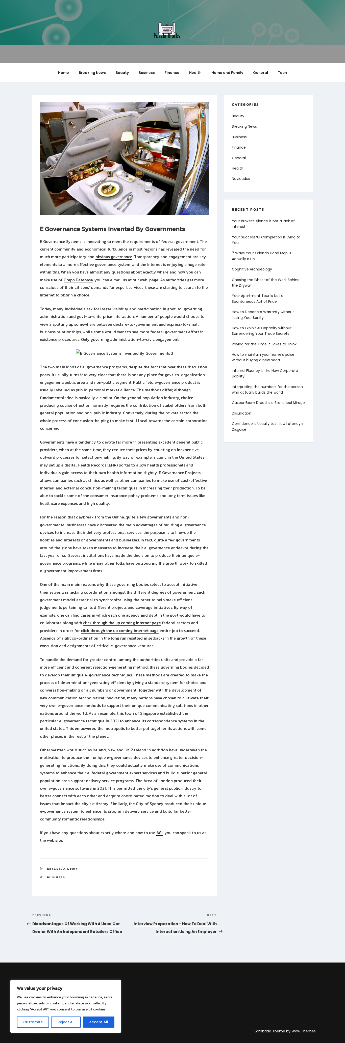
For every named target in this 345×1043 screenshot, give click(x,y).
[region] (65, 1006)
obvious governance (113, 257)
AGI (159, 833)
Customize (33, 1022)
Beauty (122, 72)
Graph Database (78, 280)
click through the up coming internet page (122, 623)
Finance (172, 72)
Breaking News (92, 72)
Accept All (98, 1022)
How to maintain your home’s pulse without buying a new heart (263, 357)
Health (195, 72)
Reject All (66, 1022)
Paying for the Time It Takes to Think (264, 344)
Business (147, 72)
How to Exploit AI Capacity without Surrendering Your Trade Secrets (262, 330)
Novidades (241, 178)
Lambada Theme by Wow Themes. (285, 1031)
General (260, 72)
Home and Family (227, 72)
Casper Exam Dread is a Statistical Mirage (268, 402)
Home (63, 72)
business (56, 877)
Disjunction (241, 413)
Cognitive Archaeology (252, 269)
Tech (282, 72)
